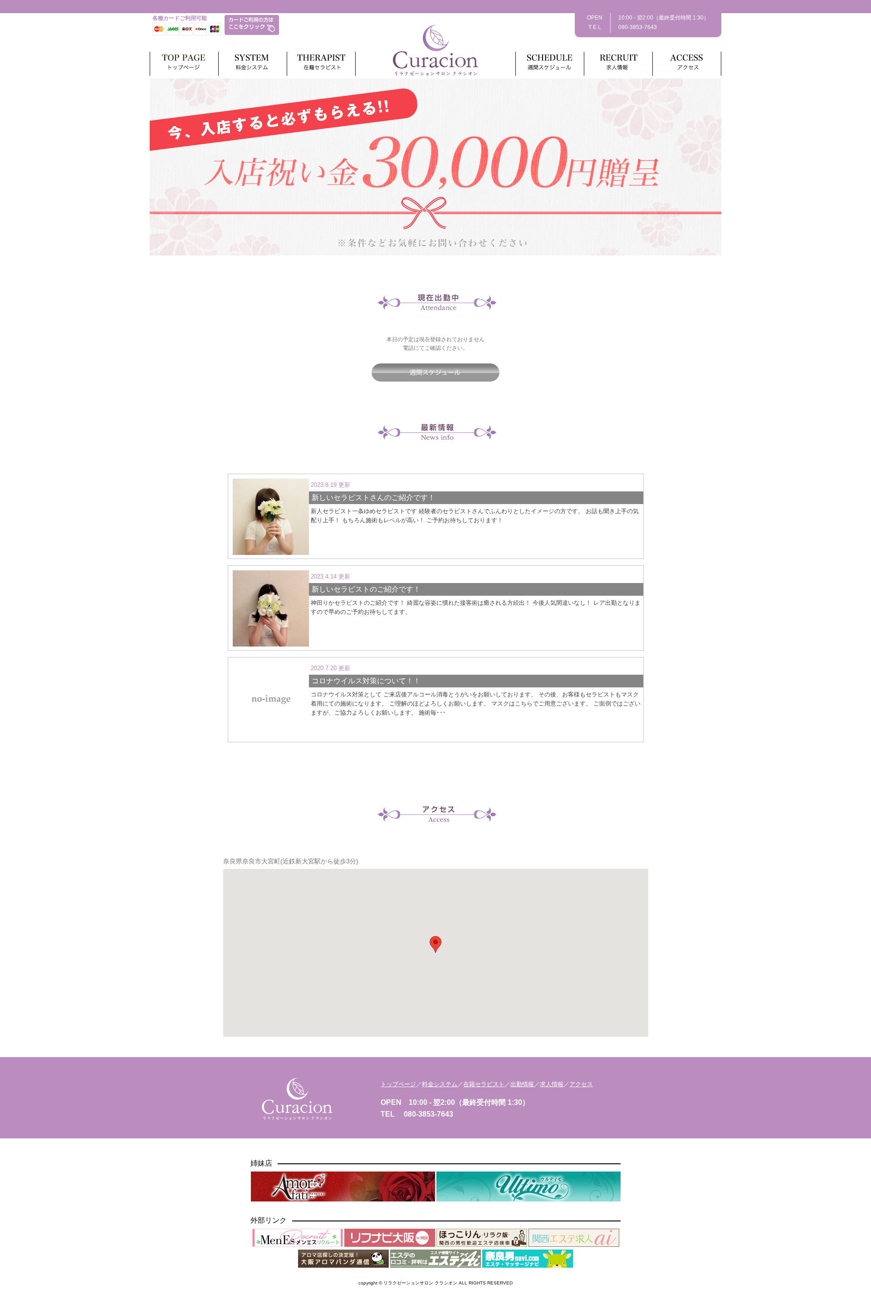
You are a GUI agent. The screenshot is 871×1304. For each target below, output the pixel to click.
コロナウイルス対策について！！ (366, 681)
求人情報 (551, 1084)
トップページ (398, 1084)
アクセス (581, 1084)
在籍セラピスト (483, 1084)
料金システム (439, 1084)
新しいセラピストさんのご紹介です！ (373, 497)
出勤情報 (522, 1084)
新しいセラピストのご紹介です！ (366, 589)
